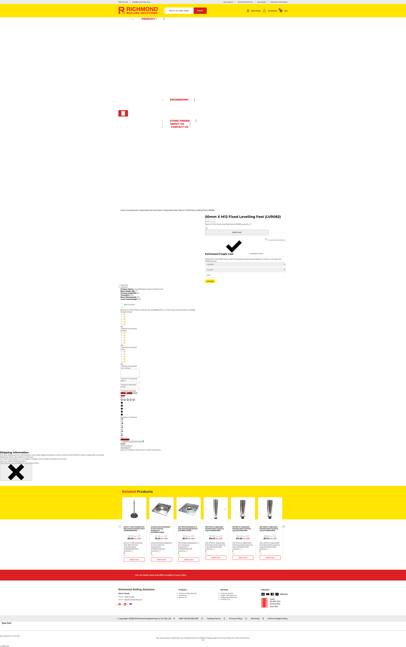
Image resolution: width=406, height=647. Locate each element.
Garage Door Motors (142, 114)
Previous (119, 526)
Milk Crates (138, 82)
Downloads (261, 2)
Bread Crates (139, 74)
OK (203, 640)
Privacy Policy (235, 618)
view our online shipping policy (13, 461)
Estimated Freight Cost (219, 254)
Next (171, 509)
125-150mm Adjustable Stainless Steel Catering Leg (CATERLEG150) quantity (242, 546)
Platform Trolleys (140, 50)
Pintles (136, 188)
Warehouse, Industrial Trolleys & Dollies (148, 39)
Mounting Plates (140, 182)
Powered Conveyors (141, 122)
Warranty (255, 618)
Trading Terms (214, 618)
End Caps (137, 184)
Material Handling (140, 25)
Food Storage (139, 76)
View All (137, 37)
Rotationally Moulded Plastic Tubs (146, 92)
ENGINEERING (179, 99)
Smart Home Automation (143, 108)
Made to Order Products (173, 106)
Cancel (135, 393)
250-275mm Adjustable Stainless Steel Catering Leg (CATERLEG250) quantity (215, 546)
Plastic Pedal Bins (140, 138)
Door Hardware (140, 166)
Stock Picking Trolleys (142, 54)
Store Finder (256, 11)
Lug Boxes (138, 80)
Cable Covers (139, 154)
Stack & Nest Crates (141, 72)
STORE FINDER (180, 120)
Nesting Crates (139, 84)
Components (139, 174)
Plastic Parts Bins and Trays (144, 86)
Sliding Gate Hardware (142, 104)
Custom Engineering (142, 196)
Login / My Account (229, 595)
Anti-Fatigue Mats (141, 152)
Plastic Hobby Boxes (141, 88)
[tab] (203, 285)
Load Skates (138, 35)
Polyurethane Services (172, 112)
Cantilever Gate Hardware (143, 106)
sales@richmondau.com (141, 2)
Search (200, 11)
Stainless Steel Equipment (144, 60)
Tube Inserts (138, 178)
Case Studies (139, 198)
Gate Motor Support (141, 110)
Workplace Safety (140, 150)
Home (123, 210)
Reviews (124, 287)
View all (137, 130)
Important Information (279, 2)
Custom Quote (169, 118)
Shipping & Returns (229, 597)
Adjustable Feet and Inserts (151, 210)
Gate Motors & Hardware (143, 100)
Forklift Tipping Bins (141, 146)
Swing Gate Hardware (142, 102)
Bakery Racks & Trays (142, 44)
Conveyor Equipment (142, 116)
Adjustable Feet (140, 176)
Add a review (125, 439)
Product (148, 18)
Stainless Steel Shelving (143, 66)
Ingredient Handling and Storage (146, 78)
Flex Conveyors (139, 124)
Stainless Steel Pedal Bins (143, 140)
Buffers (137, 186)
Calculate (210, 281)
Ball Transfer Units (141, 126)
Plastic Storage (139, 70)
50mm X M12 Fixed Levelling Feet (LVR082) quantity (227, 224)
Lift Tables (138, 33)
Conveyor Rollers (140, 118)
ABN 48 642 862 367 (188, 618)
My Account (272, 11)
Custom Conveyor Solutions (144, 128)
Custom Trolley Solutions (143, 56)
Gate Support (228, 2)
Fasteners (137, 190)
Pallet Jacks (138, 27)
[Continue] (123, 395)
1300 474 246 (123, 2)
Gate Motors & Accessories (144, 98)
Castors (137, 21)
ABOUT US (177, 123)
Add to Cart (134, 560)
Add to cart (236, 232)
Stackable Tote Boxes (142, 94)
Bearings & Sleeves (141, 180)
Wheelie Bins (139, 134)
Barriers (137, 162)
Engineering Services (172, 102)
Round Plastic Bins (141, 144)
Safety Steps (138, 156)
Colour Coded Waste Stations (145, 142)
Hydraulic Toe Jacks (141, 31)
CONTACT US (179, 126)
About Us (183, 597)
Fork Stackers (139, 29)
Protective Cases (140, 90)
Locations (183, 595)
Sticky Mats (138, 160)
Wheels (137, 23)
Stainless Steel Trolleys (142, 62)
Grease (136, 192)
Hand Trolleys (139, 41)
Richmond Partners (245, 2)
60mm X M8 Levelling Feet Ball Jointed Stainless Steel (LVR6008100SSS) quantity (133, 547)
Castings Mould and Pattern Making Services (180, 108)
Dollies (136, 46)
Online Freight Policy (278, 618)
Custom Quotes (140, 200)
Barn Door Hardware (142, 170)
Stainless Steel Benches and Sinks (146, 64)
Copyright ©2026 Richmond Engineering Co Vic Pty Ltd (144, 618)
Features (124, 285)
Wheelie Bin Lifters (141, 136)
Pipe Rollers (138, 206)
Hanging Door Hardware (143, 168)
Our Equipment (170, 104)
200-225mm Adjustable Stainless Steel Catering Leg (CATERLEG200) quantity (270, 546)
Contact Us (225, 599)
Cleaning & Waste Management (146, 132)
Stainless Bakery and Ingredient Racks (148, 68)
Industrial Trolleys (140, 48)
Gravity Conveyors (141, 120)
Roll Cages (138, 52)
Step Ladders (139, 158)
